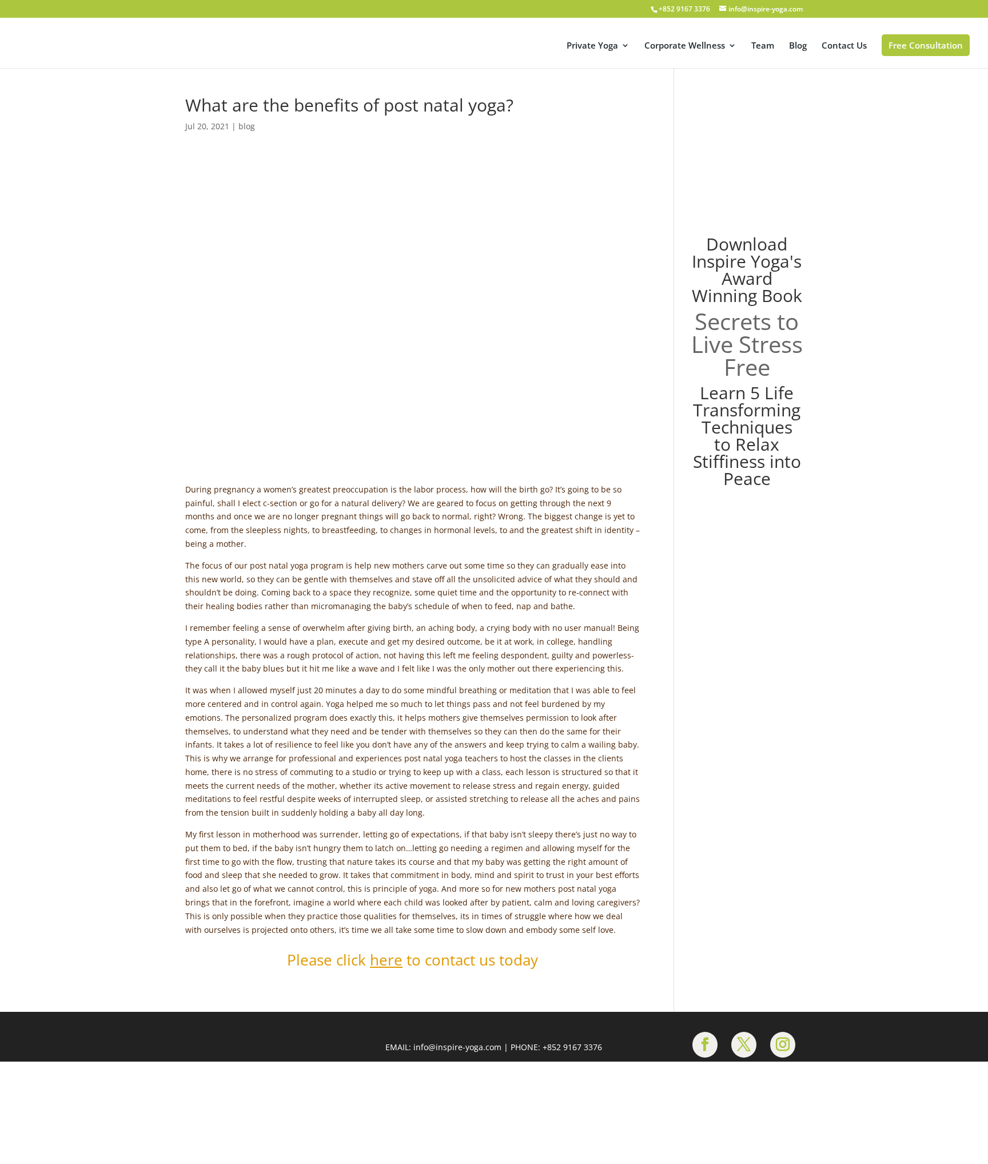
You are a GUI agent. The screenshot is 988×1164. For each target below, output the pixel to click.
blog (246, 131)
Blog (798, 46)
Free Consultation (926, 45)
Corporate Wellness (684, 46)
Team (762, 46)
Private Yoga (592, 46)
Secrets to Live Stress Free (747, 349)
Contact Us (844, 46)
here (386, 961)
